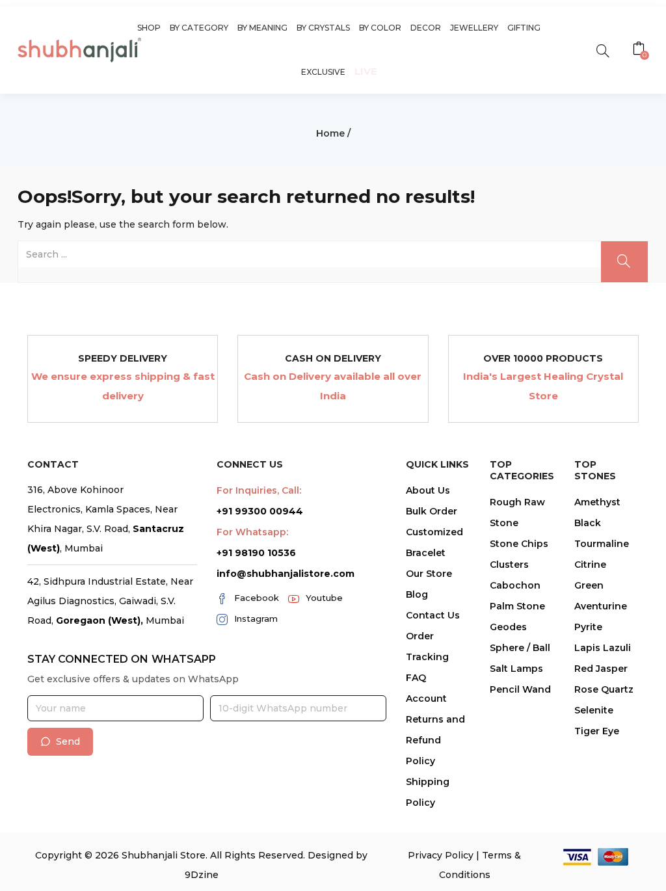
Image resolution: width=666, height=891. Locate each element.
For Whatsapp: (252, 532)
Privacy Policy (440, 855)
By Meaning (262, 28)
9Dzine (202, 875)
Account (426, 698)
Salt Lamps (516, 668)
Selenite (593, 710)
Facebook (256, 597)
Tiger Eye (596, 731)
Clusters (509, 564)
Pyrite (588, 627)
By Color (380, 28)
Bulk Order (431, 511)
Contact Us (433, 615)
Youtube (324, 597)
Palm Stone (517, 606)
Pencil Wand (520, 689)
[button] (640, 50)
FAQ (416, 678)
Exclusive (323, 72)
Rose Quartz (603, 689)
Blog (417, 594)
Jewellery (474, 28)
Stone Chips (519, 544)
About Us (428, 490)
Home (330, 133)
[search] (603, 50)
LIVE (365, 71)
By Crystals (323, 28)
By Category (199, 28)
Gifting (523, 28)
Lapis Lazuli (602, 648)
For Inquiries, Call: (259, 490)
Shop (149, 28)
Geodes (508, 627)
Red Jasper (601, 668)
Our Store (429, 573)
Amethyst (597, 502)
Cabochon (515, 585)
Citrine (590, 564)
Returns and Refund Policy (435, 740)
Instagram (256, 618)
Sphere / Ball (520, 648)
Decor (425, 28)
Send (68, 741)
